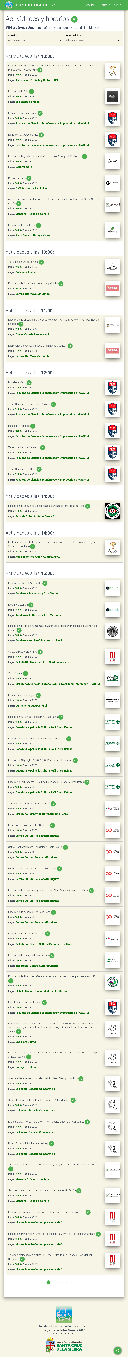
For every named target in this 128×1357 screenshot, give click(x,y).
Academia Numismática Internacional (39, 640)
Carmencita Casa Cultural (31, 705)
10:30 (18, 267)
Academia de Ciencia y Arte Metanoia (39, 593)
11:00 (18, 329)
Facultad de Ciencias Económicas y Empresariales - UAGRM (52, 123)
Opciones (88, 5)
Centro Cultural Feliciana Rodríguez (37, 835)
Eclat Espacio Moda (28, 101)
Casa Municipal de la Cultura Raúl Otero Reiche (44, 727)
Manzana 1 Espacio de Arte (32, 213)
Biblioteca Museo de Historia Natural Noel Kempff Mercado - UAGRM (58, 684)
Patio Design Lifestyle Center (34, 235)
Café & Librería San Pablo (31, 188)
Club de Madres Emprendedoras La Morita (41, 991)
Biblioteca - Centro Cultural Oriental (37, 965)
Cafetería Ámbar (26, 272)
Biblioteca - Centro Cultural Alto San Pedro (42, 814)
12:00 (18, 387)
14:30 (18, 551)
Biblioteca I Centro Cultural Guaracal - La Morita (45, 944)
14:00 (18, 511)
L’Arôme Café (24, 166)
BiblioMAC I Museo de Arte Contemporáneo (42, 662)
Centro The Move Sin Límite (33, 293)
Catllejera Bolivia (26, 1041)
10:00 (18, 74)
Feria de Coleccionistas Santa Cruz (37, 516)
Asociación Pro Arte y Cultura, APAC (38, 80)
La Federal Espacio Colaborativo (35, 1088)
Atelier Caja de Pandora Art (32, 334)
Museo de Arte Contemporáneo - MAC (39, 1222)
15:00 (18, 588)
